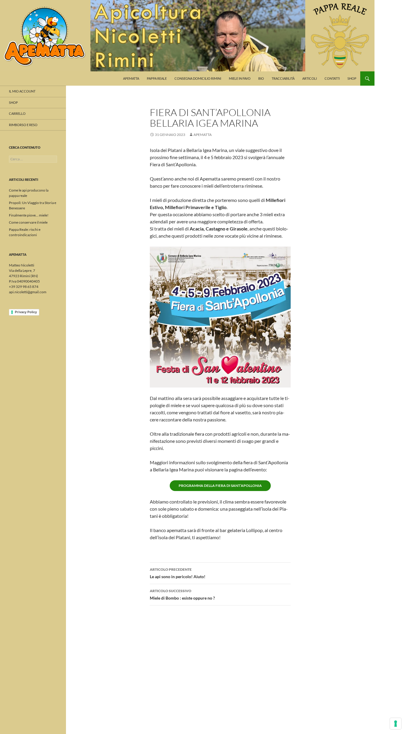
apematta (202, 134)
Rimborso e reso (23, 125)
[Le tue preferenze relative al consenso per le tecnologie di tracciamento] (395, 723)
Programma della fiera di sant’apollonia (220, 485)
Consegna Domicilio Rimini (197, 78)
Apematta (131, 78)
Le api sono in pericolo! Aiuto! (177, 573)
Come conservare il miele (28, 222)
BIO (261, 78)
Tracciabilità (283, 78)
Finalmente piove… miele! (28, 215)
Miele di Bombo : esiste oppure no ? (182, 594)
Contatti (332, 78)
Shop (351, 78)
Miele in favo (240, 78)
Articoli (309, 78)
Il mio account (22, 91)
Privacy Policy (26, 312)
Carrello (17, 113)
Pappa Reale (157, 78)
